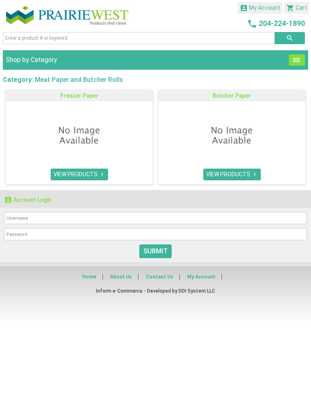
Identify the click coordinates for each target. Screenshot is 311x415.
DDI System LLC (197, 291)
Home (89, 277)
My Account (260, 8)
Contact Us (159, 277)
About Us (121, 277)
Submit (155, 251)
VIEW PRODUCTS (79, 174)
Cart (296, 8)
